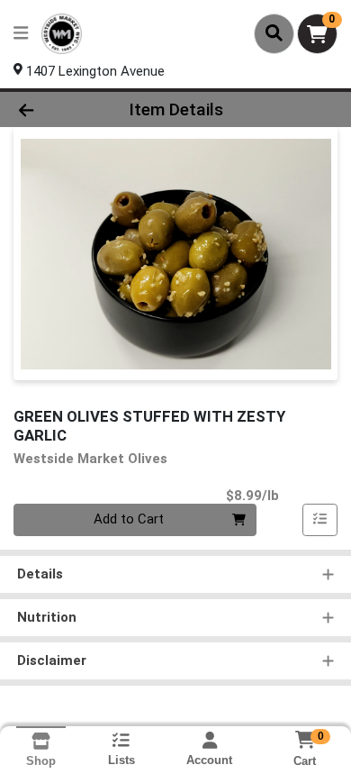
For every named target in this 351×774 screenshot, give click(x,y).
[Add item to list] (320, 520)
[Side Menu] (21, 34)
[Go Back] (54, 109)
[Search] (274, 33)
